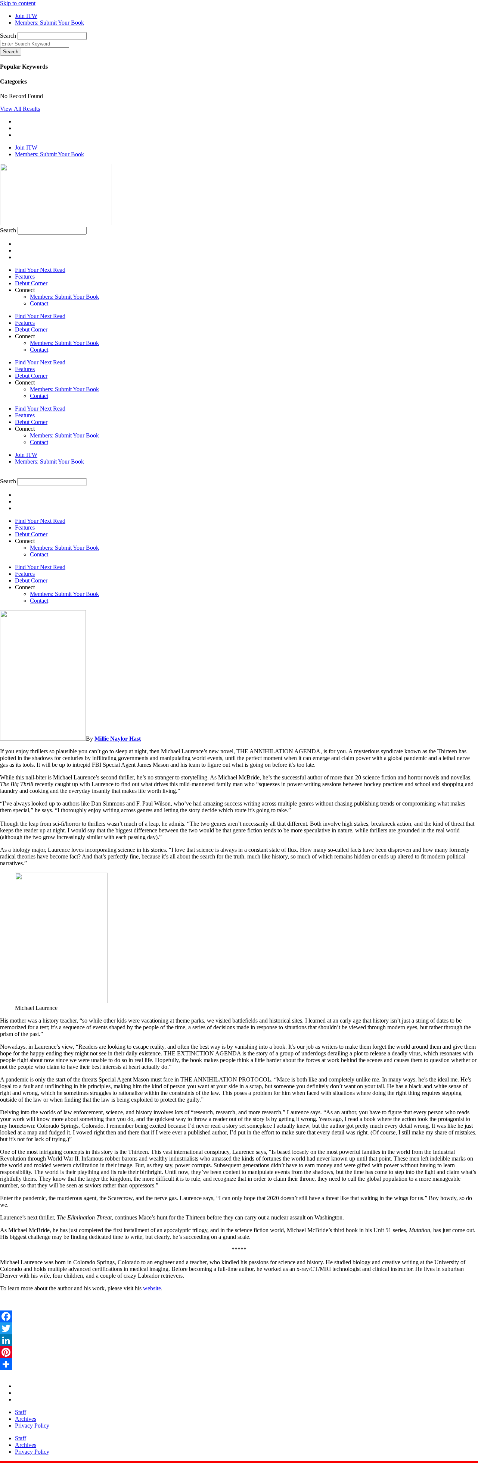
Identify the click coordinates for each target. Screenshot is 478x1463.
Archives (25, 1419)
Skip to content (17, 3)
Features (25, 276)
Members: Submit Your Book (64, 296)
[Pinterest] (239, 1352)
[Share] (239, 1364)
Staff (20, 1412)
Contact (39, 303)
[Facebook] (239, 1316)
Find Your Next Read (40, 270)
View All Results (20, 109)
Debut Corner (31, 283)
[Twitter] (239, 1328)
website (152, 1288)
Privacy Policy (32, 1425)
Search (8, 35)
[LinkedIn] (239, 1340)
